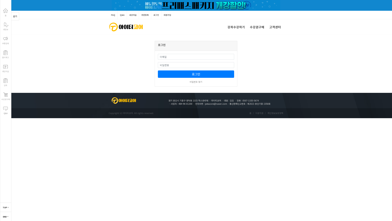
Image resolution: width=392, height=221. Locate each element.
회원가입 (167, 15)
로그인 (156, 15)
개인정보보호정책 (275, 113)
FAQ (113, 15)
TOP (5, 207)
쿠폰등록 (145, 15)
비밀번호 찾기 (196, 81)
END (5, 216)
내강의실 (133, 15)
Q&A (122, 15)
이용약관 (259, 113)
